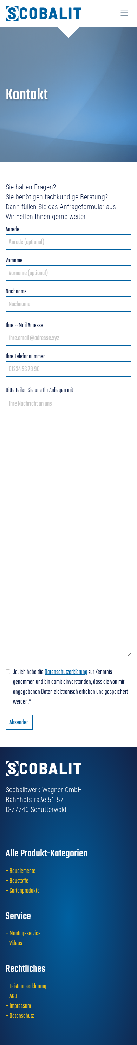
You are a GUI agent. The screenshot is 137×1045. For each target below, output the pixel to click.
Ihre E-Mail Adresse (24, 325)
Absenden (19, 722)
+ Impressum (18, 1005)
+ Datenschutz (20, 1015)
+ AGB (11, 996)
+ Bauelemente (20, 870)
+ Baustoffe (17, 880)
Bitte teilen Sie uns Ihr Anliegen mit (39, 390)
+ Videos (14, 943)
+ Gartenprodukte (23, 890)
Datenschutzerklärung (66, 671)
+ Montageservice (23, 933)
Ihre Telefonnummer (25, 356)
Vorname (14, 260)
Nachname (16, 291)
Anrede (12, 229)
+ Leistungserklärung (26, 986)
